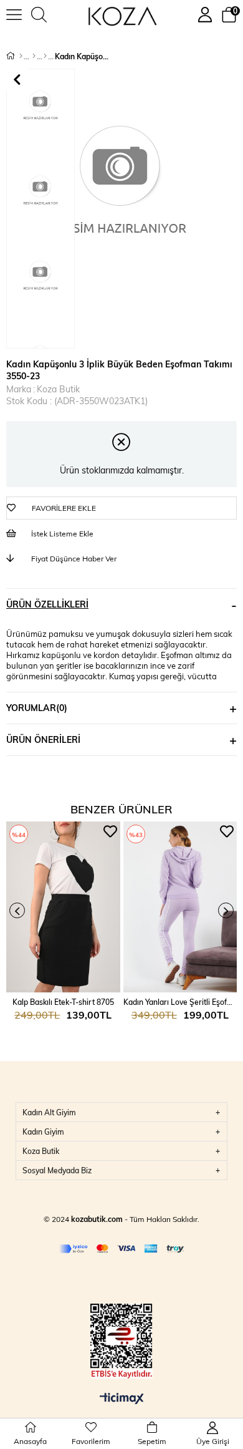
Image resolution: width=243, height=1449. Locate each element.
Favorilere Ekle (110, 831)
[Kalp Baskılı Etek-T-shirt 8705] (63, 906)
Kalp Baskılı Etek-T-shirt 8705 (63, 1002)
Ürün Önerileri (43, 739)
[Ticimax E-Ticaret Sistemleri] (122, 1399)
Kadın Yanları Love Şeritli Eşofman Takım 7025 (180, 1002)
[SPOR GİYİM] (34, 56)
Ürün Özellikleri (47, 604)
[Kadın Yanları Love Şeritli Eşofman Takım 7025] (180, 906)
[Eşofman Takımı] (45, 56)
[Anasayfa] (20, 56)
